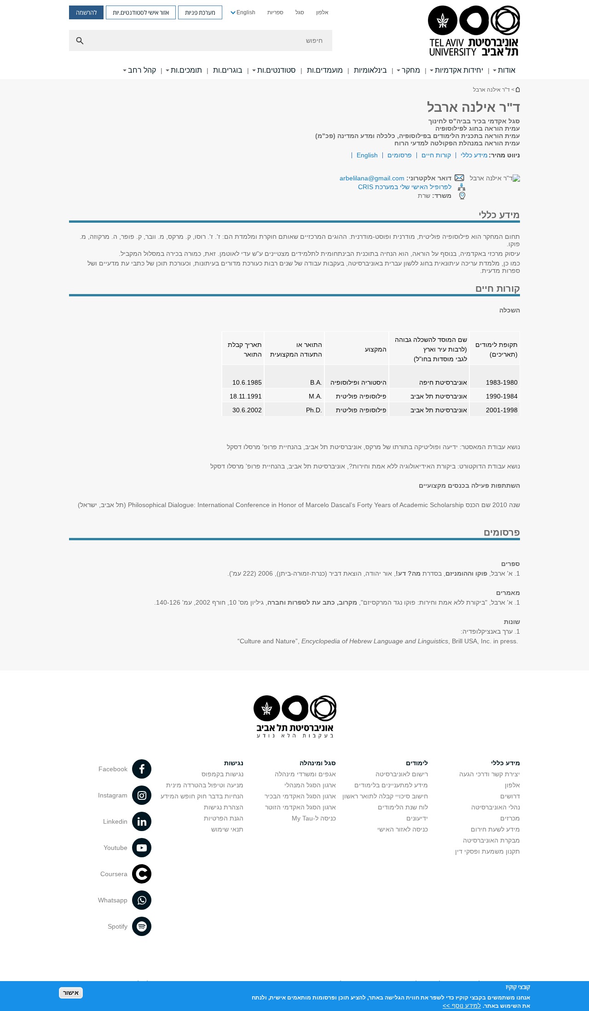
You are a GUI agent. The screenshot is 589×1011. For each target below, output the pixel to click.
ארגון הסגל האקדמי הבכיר (300, 796)
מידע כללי (474, 155)
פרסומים (399, 155)
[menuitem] (322, 12)
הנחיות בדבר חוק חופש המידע (202, 796)
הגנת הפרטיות (223, 818)
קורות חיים (436, 155)
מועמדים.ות (325, 70)
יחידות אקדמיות (459, 70)
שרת (434, 195)
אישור (71, 992)
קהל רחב (142, 70)
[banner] (294, 39)
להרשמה (86, 12)
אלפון (322, 12)
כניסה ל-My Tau (314, 818)
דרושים (510, 796)
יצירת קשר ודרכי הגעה (489, 774)
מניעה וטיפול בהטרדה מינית (204, 785)
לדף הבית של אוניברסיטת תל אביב (517, 89)
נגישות (233, 763)
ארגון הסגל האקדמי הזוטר (300, 807)
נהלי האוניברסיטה (495, 807)
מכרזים (510, 818)
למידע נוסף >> (462, 1005)
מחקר (411, 70)
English (246, 12)
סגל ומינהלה (318, 763)
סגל (299, 12)
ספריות (275, 12)
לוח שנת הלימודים (403, 807)
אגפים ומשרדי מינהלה (305, 774)
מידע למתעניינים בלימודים (391, 785)
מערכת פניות (200, 12)
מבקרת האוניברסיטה (491, 840)
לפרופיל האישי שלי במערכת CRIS (404, 187)
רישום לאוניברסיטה (401, 774)
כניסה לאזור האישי (402, 829)
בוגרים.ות (228, 70)
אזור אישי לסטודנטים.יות (141, 12)
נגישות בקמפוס (222, 774)
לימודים (417, 763)
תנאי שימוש (227, 829)
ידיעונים (417, 818)
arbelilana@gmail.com (372, 178)
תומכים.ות (186, 70)
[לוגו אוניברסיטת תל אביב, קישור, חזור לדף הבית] (474, 32)
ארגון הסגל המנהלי (310, 785)
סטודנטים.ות (276, 70)
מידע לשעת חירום (495, 829)
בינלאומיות (370, 70)
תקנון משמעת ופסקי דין (487, 851)
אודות (506, 70)
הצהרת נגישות (223, 807)
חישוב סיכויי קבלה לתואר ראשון (385, 796)
